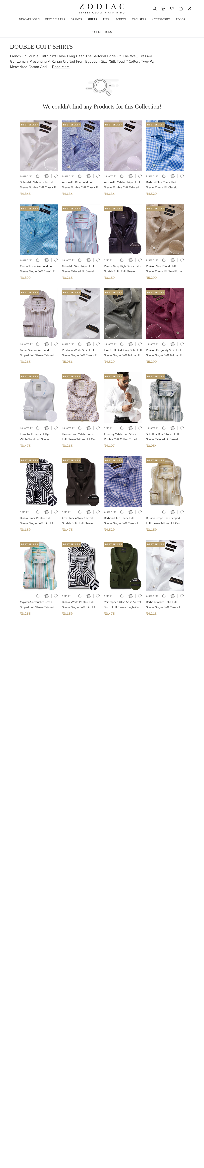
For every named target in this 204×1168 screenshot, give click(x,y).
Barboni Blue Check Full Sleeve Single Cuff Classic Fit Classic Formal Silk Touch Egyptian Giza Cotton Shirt (122, 521)
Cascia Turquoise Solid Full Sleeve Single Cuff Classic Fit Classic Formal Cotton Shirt (38, 269)
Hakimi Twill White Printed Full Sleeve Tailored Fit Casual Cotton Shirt (80, 437)
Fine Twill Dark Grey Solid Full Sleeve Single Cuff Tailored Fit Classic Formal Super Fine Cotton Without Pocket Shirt (123, 353)
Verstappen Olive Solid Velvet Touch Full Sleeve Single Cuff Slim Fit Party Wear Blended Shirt (122, 605)
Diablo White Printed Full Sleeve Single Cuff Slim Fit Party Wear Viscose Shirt (78, 605)
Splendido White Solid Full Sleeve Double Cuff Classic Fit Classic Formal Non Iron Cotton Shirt (38, 185)
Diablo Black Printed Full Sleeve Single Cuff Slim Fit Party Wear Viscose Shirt (36, 521)
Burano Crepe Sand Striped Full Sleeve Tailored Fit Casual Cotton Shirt (164, 521)
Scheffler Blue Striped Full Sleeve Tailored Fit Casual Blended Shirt (162, 437)
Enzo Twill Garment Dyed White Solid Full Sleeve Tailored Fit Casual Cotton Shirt (36, 437)
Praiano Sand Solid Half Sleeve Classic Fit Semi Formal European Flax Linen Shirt (165, 269)
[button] (154, 8)
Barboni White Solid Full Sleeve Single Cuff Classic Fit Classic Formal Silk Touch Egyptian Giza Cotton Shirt (164, 605)
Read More (61, 66)
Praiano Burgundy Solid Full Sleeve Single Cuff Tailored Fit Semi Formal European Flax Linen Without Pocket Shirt (164, 353)
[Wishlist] (172, 8)
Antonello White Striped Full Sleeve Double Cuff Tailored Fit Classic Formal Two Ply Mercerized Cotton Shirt (122, 185)
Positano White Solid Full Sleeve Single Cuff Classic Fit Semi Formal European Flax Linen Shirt (80, 353)
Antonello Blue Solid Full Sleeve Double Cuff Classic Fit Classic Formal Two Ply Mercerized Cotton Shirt (80, 185)
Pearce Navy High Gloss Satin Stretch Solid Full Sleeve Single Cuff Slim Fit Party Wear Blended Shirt (122, 269)
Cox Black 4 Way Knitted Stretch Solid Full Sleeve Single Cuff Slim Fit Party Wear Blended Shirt (78, 521)
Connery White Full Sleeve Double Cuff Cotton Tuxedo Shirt (121, 437)
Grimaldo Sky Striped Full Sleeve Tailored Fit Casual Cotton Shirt (78, 269)
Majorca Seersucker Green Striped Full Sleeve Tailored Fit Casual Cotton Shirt (39, 605)
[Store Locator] (163, 8)
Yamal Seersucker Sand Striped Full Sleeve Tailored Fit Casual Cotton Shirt (39, 353)
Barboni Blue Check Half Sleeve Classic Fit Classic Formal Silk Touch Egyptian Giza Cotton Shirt (163, 185)
